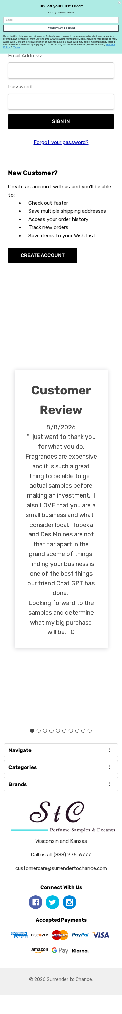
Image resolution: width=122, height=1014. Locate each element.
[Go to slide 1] (32, 731)
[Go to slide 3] (45, 731)
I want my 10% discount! (61, 28)
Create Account (43, 255)
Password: (20, 87)
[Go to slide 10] (90, 731)
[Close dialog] (119, 2)
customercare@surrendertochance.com (61, 868)
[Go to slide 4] (51, 731)
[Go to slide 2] (39, 731)
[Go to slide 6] (64, 731)
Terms (16, 47)
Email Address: (25, 56)
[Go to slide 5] (58, 731)
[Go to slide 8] (77, 731)
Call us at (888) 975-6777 (61, 855)
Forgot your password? (61, 142)
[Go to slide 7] (70, 731)
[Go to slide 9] (83, 731)
